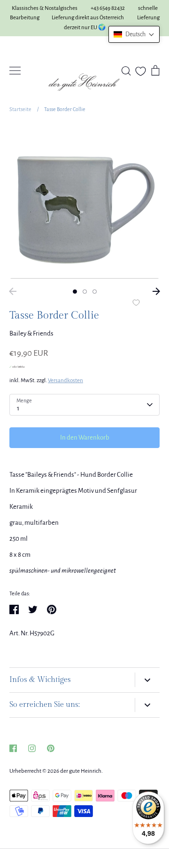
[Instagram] (32, 748)
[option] (84, 203)
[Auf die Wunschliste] (136, 304)
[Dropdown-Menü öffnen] (147, 680)
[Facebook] (13, 748)
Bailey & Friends (31, 333)
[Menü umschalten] (15, 70)
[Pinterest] (50, 748)
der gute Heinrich (80, 771)
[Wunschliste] (141, 71)
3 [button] (94, 291)
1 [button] (75, 291)
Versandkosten (65, 380)
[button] (134, 34)
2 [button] (85, 291)
